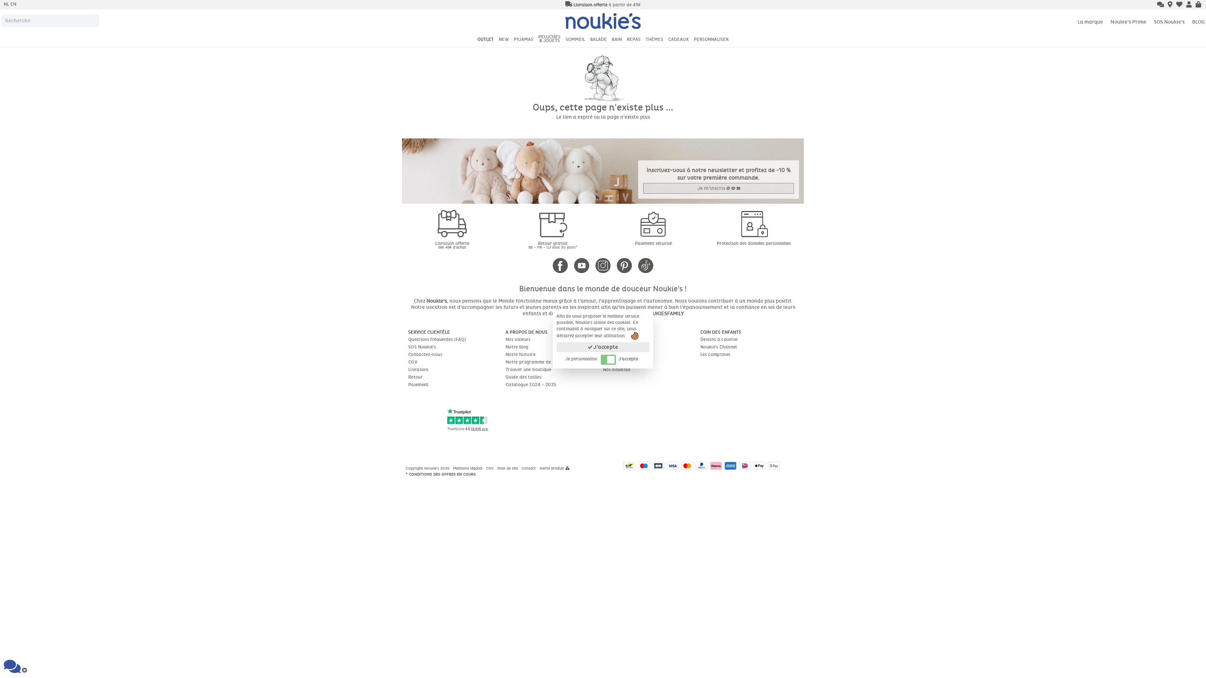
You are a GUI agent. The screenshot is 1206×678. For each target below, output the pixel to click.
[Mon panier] (1198, 5)
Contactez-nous (425, 354)
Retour (415, 377)
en (13, 4)
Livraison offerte (452, 245)
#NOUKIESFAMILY (663, 313)
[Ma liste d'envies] (1179, 5)
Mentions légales (468, 468)
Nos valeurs (518, 339)
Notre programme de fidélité (537, 362)
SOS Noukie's (1169, 22)
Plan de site (508, 468)
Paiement (418, 384)
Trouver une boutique (528, 369)
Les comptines (715, 354)
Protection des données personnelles (754, 243)
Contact (529, 468)
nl (7, 4)
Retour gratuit (553, 245)
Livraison (418, 369)
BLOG (1198, 22)
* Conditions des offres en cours (441, 474)
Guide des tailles (523, 377)
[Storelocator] (1170, 5)
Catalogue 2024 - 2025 (531, 384)
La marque (1090, 22)
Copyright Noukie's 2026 (428, 468)
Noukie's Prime (1128, 22)
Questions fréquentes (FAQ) (437, 339)
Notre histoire (520, 354)
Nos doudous (617, 369)
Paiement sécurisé (653, 243)
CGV (412, 362)
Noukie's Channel (718, 347)
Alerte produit (552, 468)
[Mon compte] (1189, 5)
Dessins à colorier (719, 339)
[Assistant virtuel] (1160, 5)
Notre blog (517, 347)
